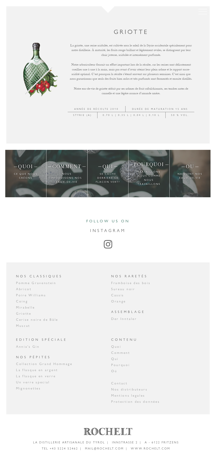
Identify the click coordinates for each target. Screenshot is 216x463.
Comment (120, 353)
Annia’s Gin (28, 347)
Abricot (24, 289)
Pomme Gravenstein (36, 283)
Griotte (23, 313)
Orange (118, 301)
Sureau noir (123, 289)
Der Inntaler (124, 319)
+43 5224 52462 (64, 448)
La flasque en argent (37, 370)
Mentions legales (128, 395)
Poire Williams (31, 295)
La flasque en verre (36, 376)
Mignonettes (28, 388)
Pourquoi (120, 365)
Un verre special (33, 382)
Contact (119, 383)
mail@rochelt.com (104, 448)
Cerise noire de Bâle (37, 320)
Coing (22, 301)
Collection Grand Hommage (44, 364)
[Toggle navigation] (202, 11)
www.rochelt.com (150, 448)
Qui (115, 359)
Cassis (117, 295)
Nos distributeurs (129, 389)
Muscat (23, 326)
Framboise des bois (131, 283)
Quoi (116, 347)
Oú (114, 371)
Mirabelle (25, 307)
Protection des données (135, 402)
